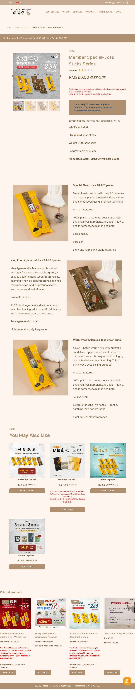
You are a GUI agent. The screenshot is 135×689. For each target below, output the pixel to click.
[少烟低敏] (36, 76)
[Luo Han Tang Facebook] (127, 681)
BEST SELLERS (52, 12)
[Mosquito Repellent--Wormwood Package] (50, 613)
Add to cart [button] (42, 672)
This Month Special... (27, 479)
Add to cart (27, 566)
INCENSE (89, 12)
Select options (27, 490)
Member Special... (67, 479)
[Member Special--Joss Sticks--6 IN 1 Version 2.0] (15, 613)
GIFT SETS (77, 12)
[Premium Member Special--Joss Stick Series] (84, 613)
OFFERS (65, 12)
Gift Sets (39, 646)
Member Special (90, 121)
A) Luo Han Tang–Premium (118, 633)
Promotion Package (109, 121)
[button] (12, 76)
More (118, 12)
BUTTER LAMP (105, 12)
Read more (67, 509)
